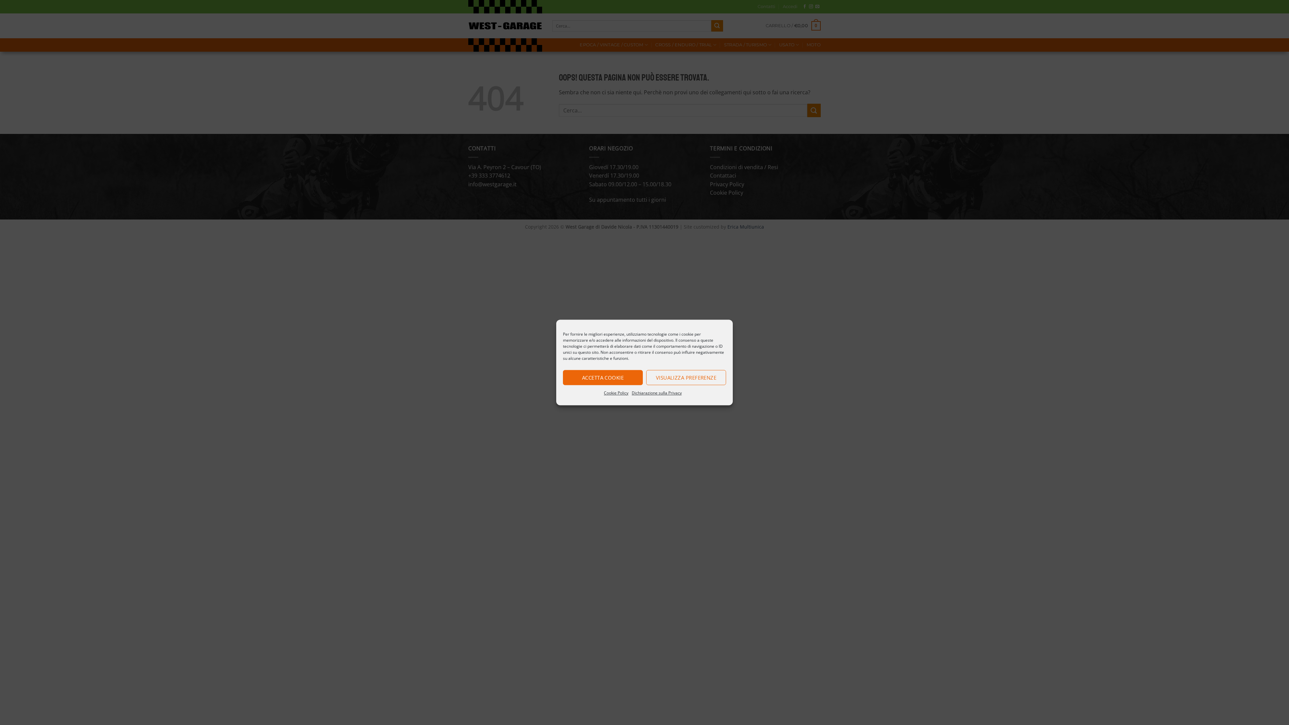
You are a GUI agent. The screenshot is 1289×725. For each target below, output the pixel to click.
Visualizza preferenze (686, 377)
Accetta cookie (603, 377)
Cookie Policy (616, 393)
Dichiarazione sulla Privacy (657, 393)
